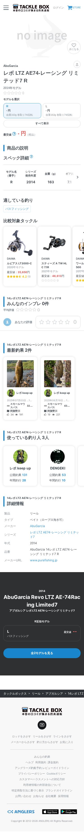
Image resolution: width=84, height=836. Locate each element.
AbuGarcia (37, 526)
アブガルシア (54, 693)
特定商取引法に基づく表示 (28, 790)
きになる (74, 49)
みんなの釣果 (42, 756)
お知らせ (38, 796)
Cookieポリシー (56, 773)
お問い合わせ (23, 796)
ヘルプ (30, 762)
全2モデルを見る (42, 653)
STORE (77, 7)
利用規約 (40, 762)
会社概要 (50, 796)
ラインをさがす (62, 736)
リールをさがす (42, 736)
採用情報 (63, 796)
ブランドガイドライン (58, 790)
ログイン (58, 7)
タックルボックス (15, 693)
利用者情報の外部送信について (42, 784)
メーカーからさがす (23, 742)
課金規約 (53, 762)
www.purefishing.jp (43, 560)
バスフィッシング (17, 209)
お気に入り (66, 742)
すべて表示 (42, 123)
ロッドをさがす (21, 736)
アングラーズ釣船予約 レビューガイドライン (42, 768)
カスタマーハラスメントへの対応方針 (42, 779)
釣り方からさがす (47, 742)
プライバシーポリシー (31, 773)
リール (36, 693)
